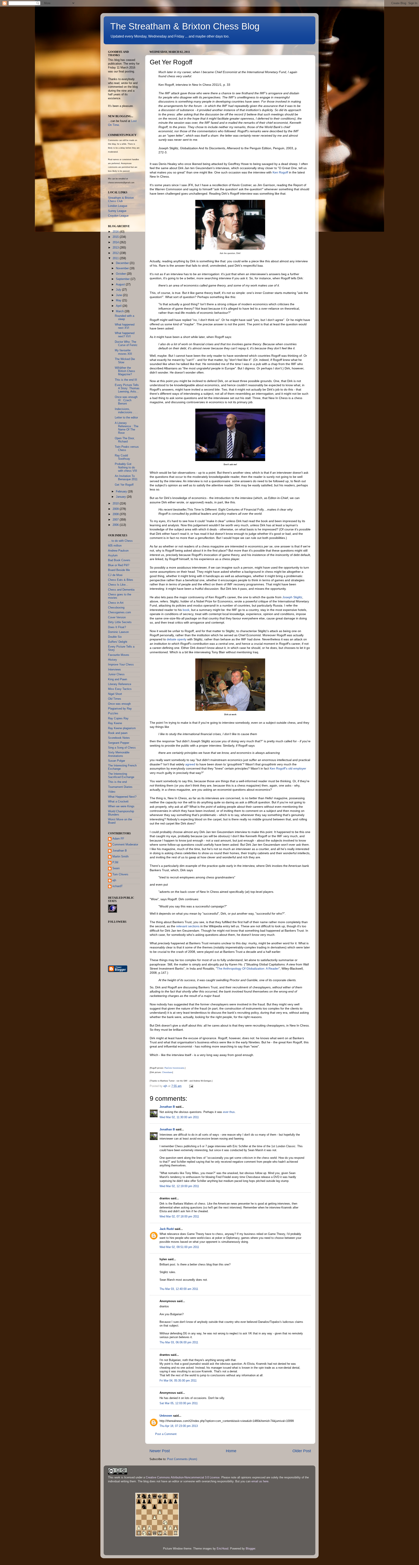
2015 (116, 236)
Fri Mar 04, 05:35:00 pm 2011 (178, 1380)
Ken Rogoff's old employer (288, 768)
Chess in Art (116, 602)
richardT (117, 886)
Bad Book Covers (119, 560)
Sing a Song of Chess (122, 747)
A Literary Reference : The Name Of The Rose (126, 428)
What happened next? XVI (124, 335)
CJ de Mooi (115, 575)
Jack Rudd (167, 1229)
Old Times (114, 698)
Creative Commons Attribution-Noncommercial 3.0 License (183, 1477)
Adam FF (118, 838)
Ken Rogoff (280, 172)
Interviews (114, 669)
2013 (116, 247)
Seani (116, 868)
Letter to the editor (126, 417)
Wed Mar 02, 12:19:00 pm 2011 (179, 1186)
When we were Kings (121, 806)
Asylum (113, 555)
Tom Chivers (120, 874)
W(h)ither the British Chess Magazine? (125, 371)
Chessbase (167, 1072)
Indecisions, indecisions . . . (126, 411)
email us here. (260, 1481)
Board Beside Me (119, 570)
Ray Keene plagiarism (122, 728)
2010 (116, 503)
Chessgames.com (119, 612)
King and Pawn (117, 679)
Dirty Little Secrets (120, 622)
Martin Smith (120, 856)
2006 (116, 524)
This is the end (117, 781)
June (119, 295)
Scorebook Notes (119, 737)
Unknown (166, 1415)
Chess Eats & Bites (120, 579)
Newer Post (159, 1451)
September (123, 279)
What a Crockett (118, 801)
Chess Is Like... (118, 584)
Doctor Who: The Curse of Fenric (126, 343)
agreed (190, 764)
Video (111, 791)
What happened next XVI (124, 326)
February (122, 491)
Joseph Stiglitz (292, 597)
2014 (116, 242)
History (112, 659)
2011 (116, 258)
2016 (116, 231)
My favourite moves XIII (123, 352)
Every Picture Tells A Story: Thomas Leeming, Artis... (127, 388)
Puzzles (113, 713)
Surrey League (117, 211)
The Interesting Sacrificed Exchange (121, 775)
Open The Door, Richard (125, 440)
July (119, 289)
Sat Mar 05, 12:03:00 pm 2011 (179, 1403)
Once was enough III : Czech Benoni (126, 400)
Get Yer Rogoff (124, 484)
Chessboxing (116, 607)
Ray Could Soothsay (122, 457)
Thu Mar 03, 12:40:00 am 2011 (179, 1289)
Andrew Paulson (118, 550)
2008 (116, 514)
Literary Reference (119, 684)
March (120, 311)
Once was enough (119, 703)
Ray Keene (115, 723)
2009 (116, 509)
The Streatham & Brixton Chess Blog (184, 26)
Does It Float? (117, 627)
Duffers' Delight (117, 641)
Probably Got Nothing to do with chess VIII (126, 467)
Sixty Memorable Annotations (118, 754)
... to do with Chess (120, 540)
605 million (115, 545)
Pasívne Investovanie (174, 1068)
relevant (181, 926)
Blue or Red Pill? (118, 565)
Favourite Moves (118, 655)
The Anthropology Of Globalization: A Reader (248, 968)
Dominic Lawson (118, 632)
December (123, 263)
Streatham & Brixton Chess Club (121, 199)
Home (231, 1451)
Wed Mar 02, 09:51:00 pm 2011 (179, 1247)
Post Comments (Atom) (182, 1459)
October (121, 273)
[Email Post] (191, 1086)
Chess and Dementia (121, 589)
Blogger (250, 1548)
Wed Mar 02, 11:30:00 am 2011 (179, 1117)
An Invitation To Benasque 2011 (126, 478)
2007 (116, 519)
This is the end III (126, 379)
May (119, 300)
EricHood (222, 1548)
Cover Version (117, 617)
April (119, 305)
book (186, 610)
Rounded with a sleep (124, 317)
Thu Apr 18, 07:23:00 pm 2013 (179, 1426)
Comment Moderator (125, 844)
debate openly (176, 639)
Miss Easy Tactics (120, 689)
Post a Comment (166, 1434)
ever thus (229, 1112)
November (123, 268)
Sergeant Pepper (118, 742)
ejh (114, 880)
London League (117, 205)
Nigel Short (115, 694)
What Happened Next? (122, 796)
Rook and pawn (117, 733)
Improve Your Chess (121, 664)
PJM (115, 862)
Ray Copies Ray (118, 718)
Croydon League (118, 215)
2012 (116, 253)
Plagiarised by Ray (120, 708)
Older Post (301, 1451)
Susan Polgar (116, 760)
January (121, 496)
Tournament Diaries (120, 786)
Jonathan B (167, 1106)
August (121, 284)
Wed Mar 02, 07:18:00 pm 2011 (179, 1216)
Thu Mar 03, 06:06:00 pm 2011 (179, 1342)
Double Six (115, 636)
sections (193, 926)
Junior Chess (116, 674)
